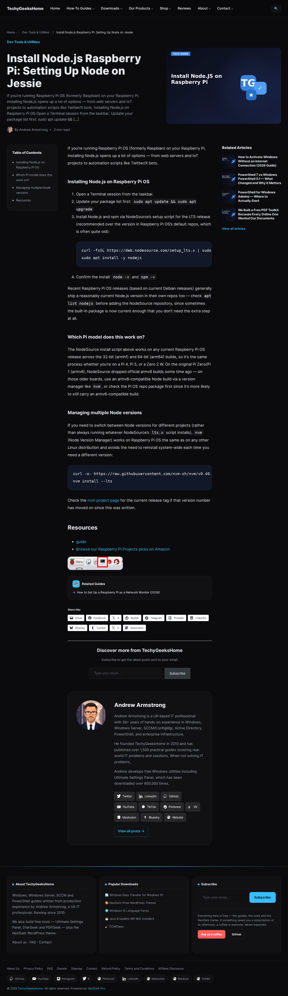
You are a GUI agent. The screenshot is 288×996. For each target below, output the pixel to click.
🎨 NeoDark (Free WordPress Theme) (130, 902)
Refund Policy (111, 968)
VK (192, 808)
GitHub (171, 797)
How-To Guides (79, 8)
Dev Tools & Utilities (35, 32)
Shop (164, 8)
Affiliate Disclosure (171, 968)
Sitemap (76, 968)
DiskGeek (30, 927)
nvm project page (103, 500)
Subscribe (177, 673)
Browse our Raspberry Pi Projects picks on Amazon (123, 549)
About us (19, 942)
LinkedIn (147, 797)
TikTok (148, 808)
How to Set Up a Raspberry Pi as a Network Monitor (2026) (118, 592)
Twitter (124, 797)
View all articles (233, 228)
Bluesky (151, 819)
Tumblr (203, 980)
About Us (13, 968)
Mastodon (126, 819)
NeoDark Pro (96, 988)
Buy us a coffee (211, 934)
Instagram (66, 980)
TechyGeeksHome (25, 8)
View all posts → (131, 831)
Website (175, 819)
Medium (180, 980)
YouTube (125, 808)
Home (55, 8)
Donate (62, 968)
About (203, 8)
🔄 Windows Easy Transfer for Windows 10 (134, 895)
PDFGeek (53, 927)
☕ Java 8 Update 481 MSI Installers (129, 918)
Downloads (110, 8)
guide (81, 541)
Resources (23, 200)
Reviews (184, 8)
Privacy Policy (33, 968)
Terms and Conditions (139, 968)
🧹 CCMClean (114, 926)
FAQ (33, 942)
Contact (223, 8)
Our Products (139, 8)
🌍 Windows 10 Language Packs (127, 910)
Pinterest (172, 808)
